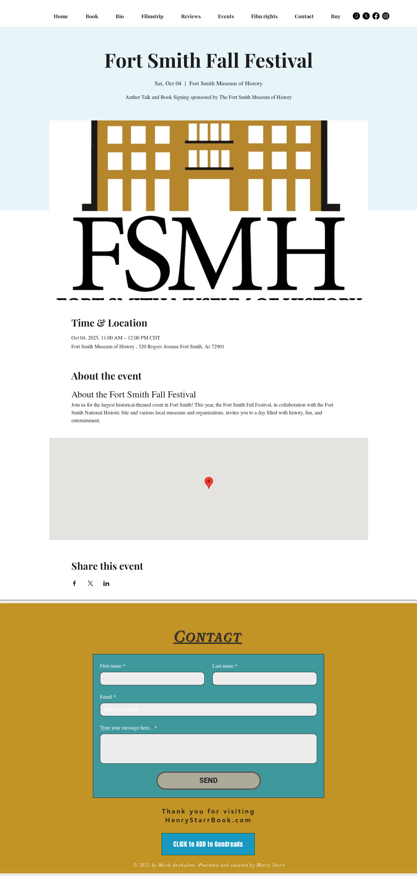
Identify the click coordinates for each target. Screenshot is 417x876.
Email (108, 696)
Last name (224, 665)
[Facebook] (376, 16)
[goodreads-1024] (356, 16)
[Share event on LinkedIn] (106, 583)
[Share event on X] (90, 583)
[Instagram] (385, 16)
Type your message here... (128, 727)
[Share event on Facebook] (74, 583)
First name (112, 665)
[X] (366, 16)
